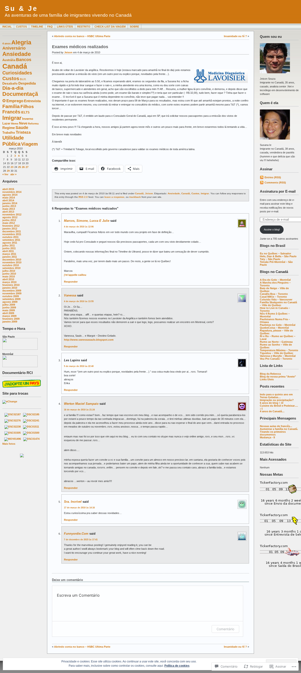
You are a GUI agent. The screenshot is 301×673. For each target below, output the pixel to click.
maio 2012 (8, 223)
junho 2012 (9, 220)
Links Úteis (65, 26)
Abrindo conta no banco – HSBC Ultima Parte (82, 36)
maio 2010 (8, 276)
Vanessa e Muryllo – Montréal (278, 355)
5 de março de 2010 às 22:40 (79, 366)
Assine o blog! (272, 229)
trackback (135, 197)
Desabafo (10, 83)
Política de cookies (177, 665)
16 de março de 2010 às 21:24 (79, 409)
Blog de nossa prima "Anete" (278, 376)
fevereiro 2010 (11, 285)
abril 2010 (8, 279)
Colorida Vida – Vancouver (276, 299)
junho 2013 (9, 206)
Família (11, 106)
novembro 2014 (11, 192)
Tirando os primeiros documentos (273, 433)
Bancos (23, 59)
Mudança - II (267, 437)
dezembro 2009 (11, 290)
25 (19, 167)
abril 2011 (8, 251)
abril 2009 (8, 313)
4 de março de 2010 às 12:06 (79, 227)
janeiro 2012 (9, 228)
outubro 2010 (10, 265)
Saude (22, 127)
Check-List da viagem (110, 26)
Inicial (7, 26)
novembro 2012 (11, 214)
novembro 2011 (11, 234)
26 (23, 167)
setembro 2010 (11, 268)
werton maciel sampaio (81, 403)
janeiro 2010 (9, 287)
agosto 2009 (9, 301)
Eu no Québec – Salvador (275, 253)
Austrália (8, 60)
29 (8, 170)
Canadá (14, 66)
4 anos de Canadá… (272, 411)
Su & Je (21, 8)
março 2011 (9, 254)
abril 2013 (8, 211)
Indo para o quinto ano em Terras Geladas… (276, 396)
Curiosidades (17, 72)
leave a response (114, 197)
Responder (71, 281)
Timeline (37, 26)
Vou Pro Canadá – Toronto (276, 358)
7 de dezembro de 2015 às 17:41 (81, 539)
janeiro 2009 (9, 321)
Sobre (134, 26)
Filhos (27, 106)
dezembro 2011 (11, 231)
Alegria (21, 42)
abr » (13, 174)
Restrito (83, 26)
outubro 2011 (10, 237)
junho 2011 (9, 248)
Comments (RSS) (275, 182)
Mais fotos (8, 443)
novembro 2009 (11, 293)
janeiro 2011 (9, 256)
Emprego (14, 101)
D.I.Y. (23, 79)
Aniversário (14, 48)
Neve (23, 123)
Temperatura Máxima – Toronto (279, 350)
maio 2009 (8, 310)
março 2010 (9, 282)
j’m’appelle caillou (75, 274)
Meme (14, 123)
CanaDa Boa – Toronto (274, 293)
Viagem (29, 144)
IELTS (25, 112)
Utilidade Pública (13, 141)
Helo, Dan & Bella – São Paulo (278, 256)
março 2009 (9, 316)
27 (27, 167)
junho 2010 (9, 273)
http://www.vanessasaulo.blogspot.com (89, 339)
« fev (5, 174)
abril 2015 (8, 189)
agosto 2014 (9, 194)
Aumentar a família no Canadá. (279, 429)
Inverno (27, 119)
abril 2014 (8, 200)
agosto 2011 (9, 242)
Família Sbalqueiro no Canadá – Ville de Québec (278, 304)
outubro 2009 (10, 296)
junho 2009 (9, 307)
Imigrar (11, 118)
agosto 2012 (9, 217)
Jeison (68, 52)
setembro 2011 (11, 239)
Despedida (27, 83)
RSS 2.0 (83, 197)
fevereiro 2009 (11, 318)
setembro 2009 (11, 299)
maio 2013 (8, 208)
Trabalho (8, 132)
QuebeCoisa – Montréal (274, 327)
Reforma (33, 123)
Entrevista (32, 101)
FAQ (50, 26)
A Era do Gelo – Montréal (275, 279)
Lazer (6, 123)
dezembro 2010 (11, 259)
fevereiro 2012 (11, 225)
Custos (21, 26)
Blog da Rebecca (270, 373)
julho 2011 (8, 245)
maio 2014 (8, 197)
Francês (11, 111)
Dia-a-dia (13, 88)
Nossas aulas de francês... (276, 426)
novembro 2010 (11, 262)
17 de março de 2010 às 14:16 (79, 507)
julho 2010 (8, 270)
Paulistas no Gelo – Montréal (277, 324)
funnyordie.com (76, 533)
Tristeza (23, 132)
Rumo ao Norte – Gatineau (276, 341)
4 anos (6, 43)
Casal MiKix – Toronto (273, 296)
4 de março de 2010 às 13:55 (79, 301)
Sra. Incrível (73, 501)
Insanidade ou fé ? (235, 36)
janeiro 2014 (9, 203)
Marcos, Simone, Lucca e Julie (86, 220)
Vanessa (70, 295)
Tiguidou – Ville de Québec (276, 353)
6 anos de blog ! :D (271, 402)
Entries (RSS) (273, 177)
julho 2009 (8, 304)
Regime (8, 128)
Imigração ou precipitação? (277, 400)
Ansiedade (16, 54)
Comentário (225, 629)
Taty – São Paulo (270, 259)
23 (12, 167)
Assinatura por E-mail (278, 191)
